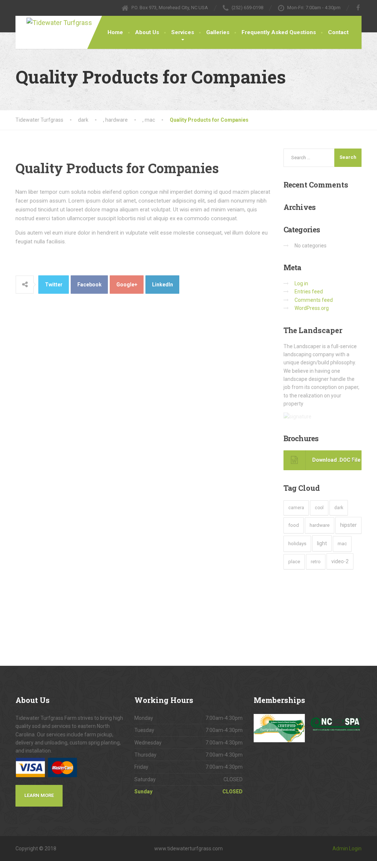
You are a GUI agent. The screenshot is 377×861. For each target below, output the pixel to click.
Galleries (217, 32)
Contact (338, 32)
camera (296, 507)
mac (342, 543)
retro (316, 561)
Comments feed (314, 300)
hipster (348, 525)
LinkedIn (162, 284)
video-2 (340, 561)
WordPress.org (312, 308)
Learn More (39, 795)
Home (115, 32)
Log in (301, 283)
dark (338, 507)
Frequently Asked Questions (279, 32)
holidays (297, 543)
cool (319, 507)
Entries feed (309, 291)
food (293, 525)
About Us (147, 32)
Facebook (89, 284)
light (322, 543)
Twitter (54, 284)
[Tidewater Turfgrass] (67, 22)
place (294, 561)
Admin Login (347, 848)
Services (182, 32)
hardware (320, 525)
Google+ (126, 284)
